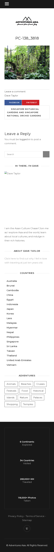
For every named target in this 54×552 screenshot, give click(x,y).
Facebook (14, 102)
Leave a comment (15, 91)
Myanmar (12, 327)
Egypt (10, 299)
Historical (38, 390)
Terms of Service (35, 516)
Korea (10, 313)
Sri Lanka (12, 346)
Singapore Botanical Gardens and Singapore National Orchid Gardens (24, 112)
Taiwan (11, 350)
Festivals (11, 390)
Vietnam (11, 364)
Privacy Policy (16, 516)
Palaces (37, 397)
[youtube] (27, 528)
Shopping (12, 404)
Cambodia (13, 290)
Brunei (11, 285)
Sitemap (27, 520)
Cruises (40, 384)
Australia (12, 281)
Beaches (26, 384)
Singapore (13, 341)
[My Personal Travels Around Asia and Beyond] (27, 25)
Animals (11, 384)
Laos (9, 318)
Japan (10, 309)
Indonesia (12, 304)
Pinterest (31, 102)
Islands (10, 397)
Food (25, 390)
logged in (25, 139)
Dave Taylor (11, 95)
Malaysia (11, 322)
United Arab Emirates (19, 360)
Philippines (13, 336)
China (10, 295)
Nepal (10, 332)
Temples (28, 404)
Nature (24, 397)
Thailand (12, 355)
